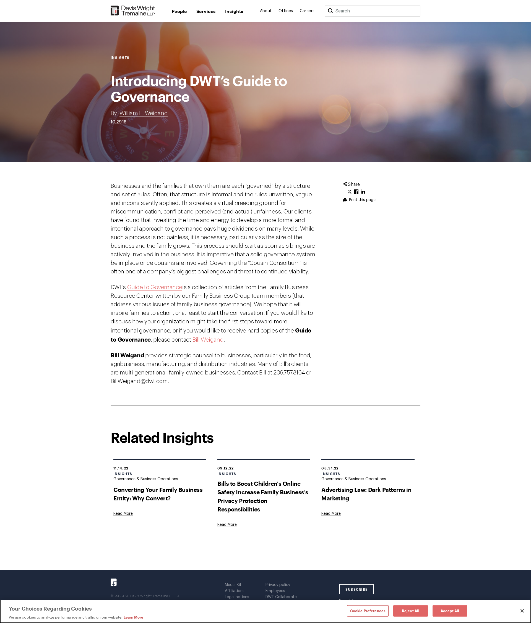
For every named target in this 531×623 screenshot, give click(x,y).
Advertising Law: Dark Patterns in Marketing (366, 493)
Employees (275, 591)
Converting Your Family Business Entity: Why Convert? (158, 493)
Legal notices (237, 597)
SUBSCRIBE (356, 589)
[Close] (522, 611)
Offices (285, 11)
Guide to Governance (154, 287)
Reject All (410, 610)
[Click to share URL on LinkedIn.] (363, 191)
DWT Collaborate (281, 597)
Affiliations (234, 591)
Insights (234, 11)
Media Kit (233, 585)
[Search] (330, 11)
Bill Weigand (207, 340)
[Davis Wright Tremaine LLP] (133, 11)
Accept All (450, 610)
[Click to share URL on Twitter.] (349, 191)
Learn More (133, 617)
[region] (265, 611)
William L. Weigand (143, 113)
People (179, 11)
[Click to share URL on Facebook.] (356, 191)
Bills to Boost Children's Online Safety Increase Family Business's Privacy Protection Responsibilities (262, 496)
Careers (307, 11)
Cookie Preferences (368, 610)
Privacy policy (278, 585)
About (266, 11)
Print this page (362, 200)
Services (206, 11)
